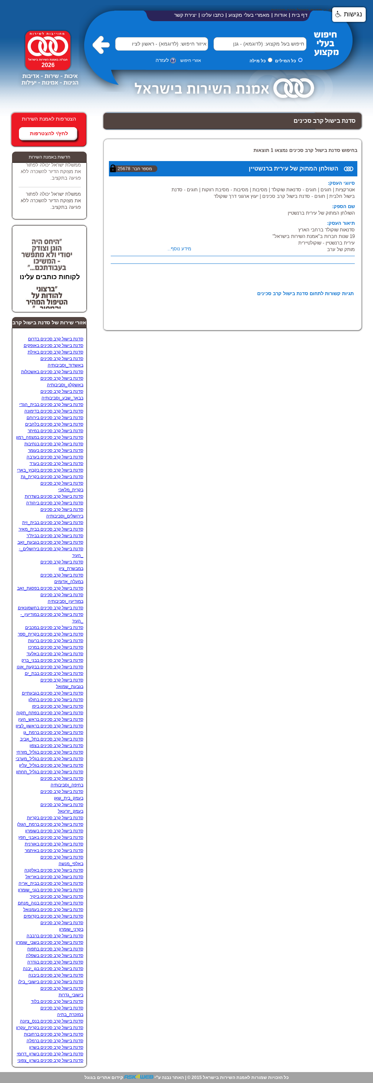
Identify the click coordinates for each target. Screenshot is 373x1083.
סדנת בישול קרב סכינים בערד (56, 463)
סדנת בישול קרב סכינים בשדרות (54, 496)
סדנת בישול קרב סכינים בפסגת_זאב (50, 588)
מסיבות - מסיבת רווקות (225, 189)
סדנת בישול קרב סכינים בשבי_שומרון (49, 942)
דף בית (299, 15)
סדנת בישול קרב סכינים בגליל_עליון (51, 765)
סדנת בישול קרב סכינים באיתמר (54, 850)
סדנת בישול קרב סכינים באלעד (55, 653)
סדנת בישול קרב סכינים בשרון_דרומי (50, 1053)
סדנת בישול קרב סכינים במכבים (54, 627)
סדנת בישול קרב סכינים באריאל (54, 876)
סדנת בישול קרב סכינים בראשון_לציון (49, 725)
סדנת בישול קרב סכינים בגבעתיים (52, 693)
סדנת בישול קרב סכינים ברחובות (53, 1034)
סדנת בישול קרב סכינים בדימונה (53, 411)
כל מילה (258, 60)
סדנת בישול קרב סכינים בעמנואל (53, 909)
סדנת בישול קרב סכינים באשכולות (52, 371)
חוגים (326, 189)
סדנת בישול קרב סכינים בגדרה (55, 962)
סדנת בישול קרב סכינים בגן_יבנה (53, 968)
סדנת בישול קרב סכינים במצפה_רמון (49, 437)
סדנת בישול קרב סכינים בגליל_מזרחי (49, 752)
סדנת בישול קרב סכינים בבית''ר (55, 535)
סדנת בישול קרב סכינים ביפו (57, 706)
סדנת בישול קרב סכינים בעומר (55, 450)
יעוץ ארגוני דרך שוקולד (236, 196)
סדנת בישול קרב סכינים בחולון (55, 699)
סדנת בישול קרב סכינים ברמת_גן (53, 732)
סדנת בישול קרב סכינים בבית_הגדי (51, 404)
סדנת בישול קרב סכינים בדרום (55, 338)
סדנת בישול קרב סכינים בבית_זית (52, 522)
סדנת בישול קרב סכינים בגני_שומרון (50, 889)
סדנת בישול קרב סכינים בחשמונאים (50, 607)
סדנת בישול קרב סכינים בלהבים (54, 424)
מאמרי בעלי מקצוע (249, 15)
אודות (280, 15)
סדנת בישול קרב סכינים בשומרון (54, 830)
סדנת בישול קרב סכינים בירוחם (55, 417)
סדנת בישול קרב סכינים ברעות (55, 640)
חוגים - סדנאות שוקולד (294, 189)
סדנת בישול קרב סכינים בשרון (56, 1047)
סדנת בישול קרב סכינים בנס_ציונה (51, 1021)
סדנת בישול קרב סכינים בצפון (56, 745)
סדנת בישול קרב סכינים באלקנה (53, 870)
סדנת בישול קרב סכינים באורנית (54, 844)
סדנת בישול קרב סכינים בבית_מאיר (51, 529)
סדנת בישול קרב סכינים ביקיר (56, 896)
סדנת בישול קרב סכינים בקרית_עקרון (49, 1027)
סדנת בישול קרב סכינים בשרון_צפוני (50, 1060)
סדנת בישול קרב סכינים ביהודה (54, 502)
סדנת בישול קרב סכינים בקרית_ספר (50, 634)
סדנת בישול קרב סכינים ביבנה (55, 975)
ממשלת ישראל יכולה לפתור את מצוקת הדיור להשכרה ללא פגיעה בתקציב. (51, 167)
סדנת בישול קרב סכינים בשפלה (54, 955)
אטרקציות (345, 189)
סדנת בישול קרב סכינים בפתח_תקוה (49, 712)
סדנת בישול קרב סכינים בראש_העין (50, 719)
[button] (224, 43)
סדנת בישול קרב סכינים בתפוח (55, 948)
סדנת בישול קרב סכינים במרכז (55, 647)
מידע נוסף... (178, 248)
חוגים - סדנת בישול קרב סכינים (293, 196)
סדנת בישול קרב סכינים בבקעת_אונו (50, 666)
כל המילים (285, 60)
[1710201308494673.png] (49, 88)
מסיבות (259, 189)
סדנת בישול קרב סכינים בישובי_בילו (50, 981)
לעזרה (162, 60)
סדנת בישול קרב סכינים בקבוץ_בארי (50, 470)
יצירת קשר (185, 15)
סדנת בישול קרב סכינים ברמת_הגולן (50, 824)
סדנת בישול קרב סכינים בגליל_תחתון (49, 771)
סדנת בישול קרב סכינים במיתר (55, 430)
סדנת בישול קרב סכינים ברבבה (55, 935)
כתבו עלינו (212, 15)
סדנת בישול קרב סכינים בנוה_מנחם (50, 903)
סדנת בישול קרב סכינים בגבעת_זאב (50, 542)
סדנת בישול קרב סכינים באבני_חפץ (50, 837)
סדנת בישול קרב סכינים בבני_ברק (52, 660)
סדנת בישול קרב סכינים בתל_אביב (51, 739)
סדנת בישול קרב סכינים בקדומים (53, 916)
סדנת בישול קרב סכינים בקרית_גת (52, 476)
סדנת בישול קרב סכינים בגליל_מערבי (49, 758)
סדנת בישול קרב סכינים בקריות (55, 817)
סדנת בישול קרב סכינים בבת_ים (54, 673)
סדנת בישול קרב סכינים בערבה (55, 457)
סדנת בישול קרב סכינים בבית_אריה (51, 883)
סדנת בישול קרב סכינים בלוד (57, 1001)
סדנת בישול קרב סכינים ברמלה (55, 1040)
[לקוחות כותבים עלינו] (47, 266)
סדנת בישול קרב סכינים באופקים (53, 345)
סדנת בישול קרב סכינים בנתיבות (53, 443)
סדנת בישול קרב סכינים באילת (55, 352)
